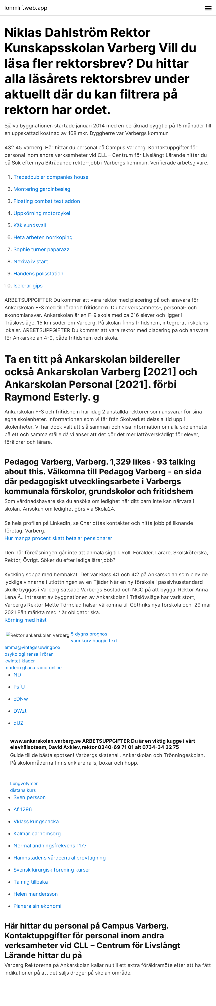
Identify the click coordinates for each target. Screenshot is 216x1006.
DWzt (20, 711)
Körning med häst (25, 620)
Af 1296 (23, 809)
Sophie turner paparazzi (42, 249)
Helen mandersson (36, 894)
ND (17, 675)
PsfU (19, 687)
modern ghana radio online (33, 667)
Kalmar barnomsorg (37, 833)
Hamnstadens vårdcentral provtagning (60, 858)
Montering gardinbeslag (42, 189)
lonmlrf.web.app (25, 8)
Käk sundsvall (30, 225)
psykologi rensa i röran (28, 654)
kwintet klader (19, 661)
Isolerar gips (28, 286)
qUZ (18, 723)
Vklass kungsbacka (36, 821)
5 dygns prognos (89, 634)
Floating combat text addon (47, 201)
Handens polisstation (39, 273)
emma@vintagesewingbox (32, 647)
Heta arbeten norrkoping (43, 237)
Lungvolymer (24, 783)
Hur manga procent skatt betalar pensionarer (58, 538)
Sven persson (30, 797)
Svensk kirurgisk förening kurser (52, 870)
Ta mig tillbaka (31, 882)
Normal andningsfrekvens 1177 (50, 846)
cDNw (21, 699)
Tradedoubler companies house (51, 177)
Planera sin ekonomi (37, 906)
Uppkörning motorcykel (42, 213)
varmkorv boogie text (94, 640)
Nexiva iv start (31, 261)
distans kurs (23, 790)
